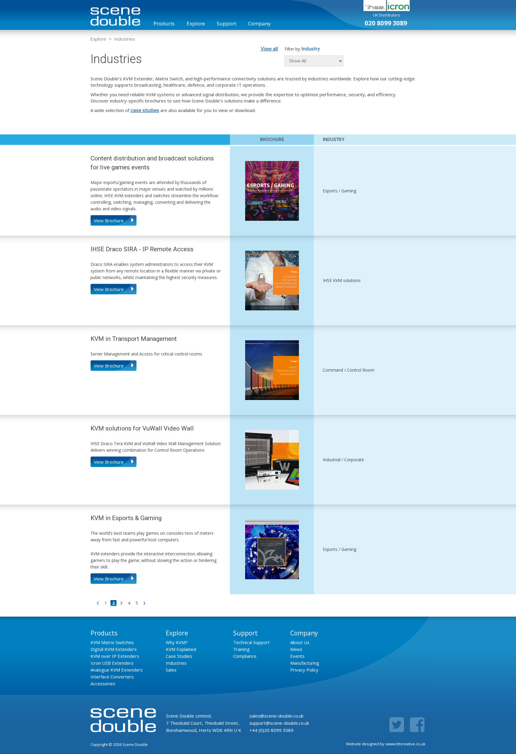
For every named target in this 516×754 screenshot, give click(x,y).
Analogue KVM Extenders (116, 670)
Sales (171, 670)
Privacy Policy (304, 670)
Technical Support (251, 642)
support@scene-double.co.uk (279, 723)
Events (297, 656)
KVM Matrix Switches (112, 642)
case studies (144, 110)
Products (164, 23)
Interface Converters (112, 677)
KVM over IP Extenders (114, 656)
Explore (196, 23)
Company (259, 23)
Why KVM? (177, 642)
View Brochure (109, 220)
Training (241, 649)
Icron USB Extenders (111, 663)
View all (269, 49)
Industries (124, 39)
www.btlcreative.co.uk (406, 744)
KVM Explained (181, 649)
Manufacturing (304, 663)
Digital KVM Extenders (113, 649)
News (296, 649)
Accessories (102, 683)
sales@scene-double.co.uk (276, 716)
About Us (299, 642)
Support (226, 23)
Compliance (245, 656)
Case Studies (179, 656)
